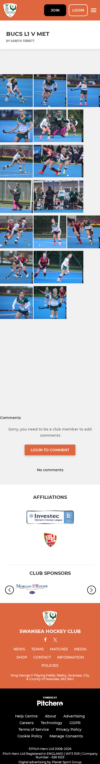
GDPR (75, 722)
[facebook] (45, 640)
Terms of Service (33, 729)
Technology (51, 722)
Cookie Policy (29, 736)
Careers (26, 722)
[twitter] (55, 641)
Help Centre (26, 716)
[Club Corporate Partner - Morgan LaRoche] (32, 590)
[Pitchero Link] (50, 704)
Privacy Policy (69, 729)
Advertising (74, 716)
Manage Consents (66, 736)
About (50, 716)
